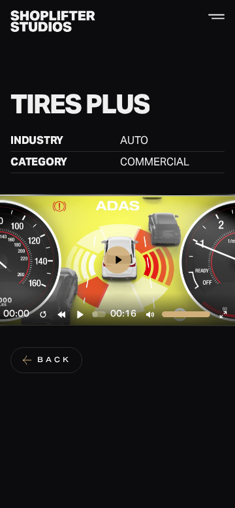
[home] (52, 21)
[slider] (99, 315)
